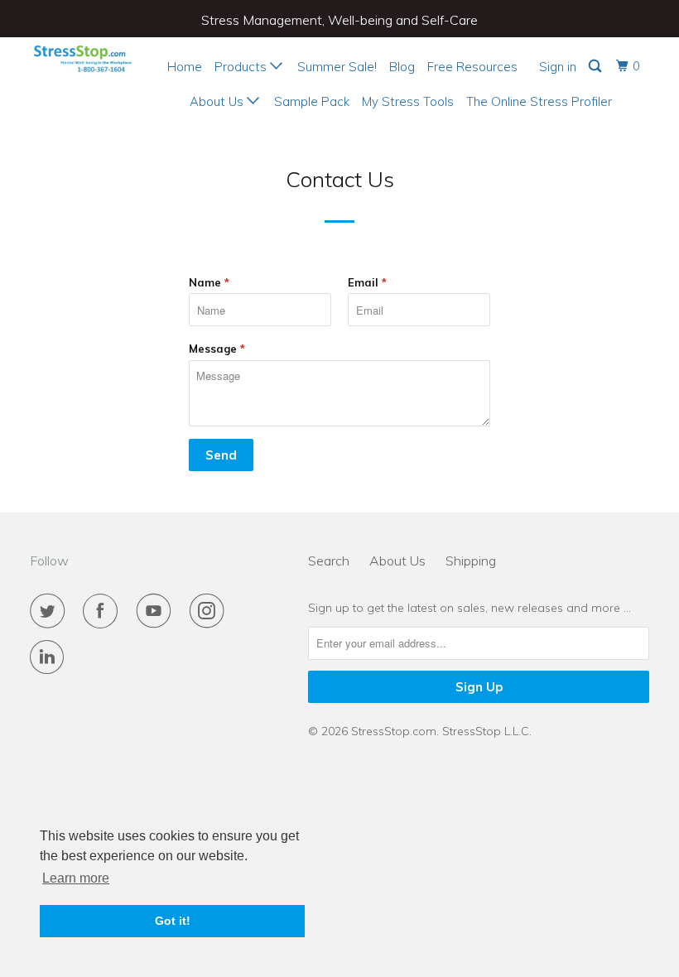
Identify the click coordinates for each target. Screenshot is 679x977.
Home (184, 67)
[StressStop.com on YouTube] (157, 611)
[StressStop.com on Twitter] (50, 611)
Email (367, 282)
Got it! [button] (172, 920)
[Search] (596, 66)
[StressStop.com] (81, 57)
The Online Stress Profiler (539, 101)
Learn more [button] (75, 878)
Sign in (557, 67)
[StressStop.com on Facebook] (103, 611)
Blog (402, 67)
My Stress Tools (408, 101)
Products (242, 67)
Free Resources (472, 67)
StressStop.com (393, 731)
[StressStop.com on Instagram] (210, 611)
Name (209, 282)
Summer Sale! (337, 67)
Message (217, 348)
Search (328, 560)
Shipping (470, 560)
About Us (218, 101)
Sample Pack (311, 101)
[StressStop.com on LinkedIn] (50, 657)
